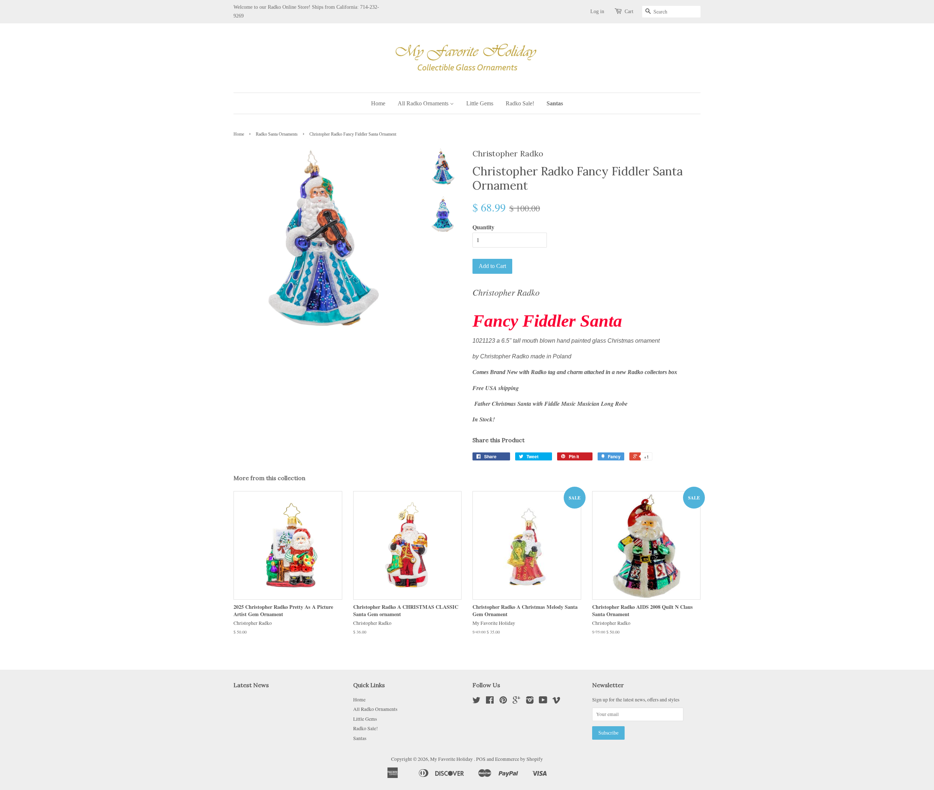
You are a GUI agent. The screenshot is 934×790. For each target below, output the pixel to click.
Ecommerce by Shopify (519, 759)
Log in (597, 11)
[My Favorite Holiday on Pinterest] (503, 701)
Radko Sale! (520, 103)
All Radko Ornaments (424, 103)
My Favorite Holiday (452, 759)
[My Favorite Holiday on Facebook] (490, 701)
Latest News (251, 685)
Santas (555, 103)
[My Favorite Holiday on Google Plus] (516, 701)
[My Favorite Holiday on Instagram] (530, 701)
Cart (629, 11)
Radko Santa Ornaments (277, 134)
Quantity (483, 227)
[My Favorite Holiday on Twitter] (476, 701)
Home (378, 103)
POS (481, 759)
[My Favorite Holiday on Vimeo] (556, 701)
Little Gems (479, 103)
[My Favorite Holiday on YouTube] (543, 701)
